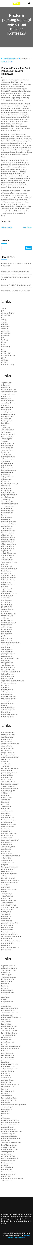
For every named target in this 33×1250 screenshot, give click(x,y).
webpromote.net (6, 858)
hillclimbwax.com (7, 1163)
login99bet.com (6, 387)
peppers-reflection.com (8, 1174)
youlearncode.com (7, 450)
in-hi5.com (4, 988)
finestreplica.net (6, 566)
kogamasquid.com (7, 938)
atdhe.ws (4, 876)
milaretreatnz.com (7, 811)
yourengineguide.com (8, 654)
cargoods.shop (6, 1006)
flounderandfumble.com (9, 569)
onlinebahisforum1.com (9, 392)
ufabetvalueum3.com (8, 539)
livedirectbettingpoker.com (9, 1098)
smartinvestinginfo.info (8, 575)
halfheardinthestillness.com (10, 880)
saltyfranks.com (6, 797)
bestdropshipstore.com (8, 470)
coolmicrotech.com (7, 665)
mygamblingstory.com (8, 966)
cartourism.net (6, 918)
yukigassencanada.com (9, 495)
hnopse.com (5, 1165)
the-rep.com (5, 795)
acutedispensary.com (8, 1134)
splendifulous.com (7, 528)
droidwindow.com (7, 620)
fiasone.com (5, 1089)
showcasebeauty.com (8, 782)
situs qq (3, 320)
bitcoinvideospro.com (8, 1010)
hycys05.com (5, 1062)
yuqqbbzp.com (6, 499)
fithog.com (4, 865)
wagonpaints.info (6, 589)
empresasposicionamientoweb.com (12, 681)
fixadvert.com (5, 759)
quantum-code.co (7, 595)
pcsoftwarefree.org (7, 436)
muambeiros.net (6, 849)
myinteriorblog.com (7, 627)
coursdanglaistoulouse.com (10, 744)
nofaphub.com (6, 409)
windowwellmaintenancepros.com (12, 1178)
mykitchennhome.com (8, 900)
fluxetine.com (5, 887)
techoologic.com (6, 640)
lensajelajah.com (6, 421)
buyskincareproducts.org (9, 934)
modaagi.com (5, 813)
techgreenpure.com (7, 468)
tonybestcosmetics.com (8, 683)
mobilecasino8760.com (8, 889)
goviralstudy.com (6, 916)
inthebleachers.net (7, 929)
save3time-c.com (6, 764)
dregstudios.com (6, 822)
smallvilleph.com (6, 815)
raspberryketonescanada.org (10, 642)
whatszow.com (6, 461)
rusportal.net (5, 997)
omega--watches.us (7, 752)
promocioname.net (7, 835)
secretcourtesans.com (8, 389)
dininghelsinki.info (7, 560)
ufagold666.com (6, 625)
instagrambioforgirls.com (9, 1069)
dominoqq (4, 360)
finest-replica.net (6, 602)
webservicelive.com (7, 716)
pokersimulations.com (8, 521)
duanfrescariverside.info (9, 562)
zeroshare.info (6, 806)
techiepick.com (6, 631)
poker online (5, 331)
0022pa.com (5, 804)
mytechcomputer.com (8, 710)
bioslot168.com (6, 712)
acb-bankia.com (6, 1109)
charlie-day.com (6, 1096)
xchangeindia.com (7, 663)
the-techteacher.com (7, 669)
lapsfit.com (4, 515)
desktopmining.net (7, 927)
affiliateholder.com (7, 1181)
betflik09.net (5, 423)
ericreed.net (5, 885)
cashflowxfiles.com (7, 1071)
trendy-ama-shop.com (8, 613)
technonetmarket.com (8, 580)
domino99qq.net (6, 975)
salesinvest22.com (7, 609)
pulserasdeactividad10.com (10, 923)
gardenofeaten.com (7, 1060)
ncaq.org (4, 425)
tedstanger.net (6, 582)
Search (5, 240)
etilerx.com (4, 564)
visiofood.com (5, 618)
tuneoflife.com (5, 1176)
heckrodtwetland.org (8, 878)
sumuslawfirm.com (7, 1127)
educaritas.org (6, 418)
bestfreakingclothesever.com (10, 1122)
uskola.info (4, 586)
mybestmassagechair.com (9, 882)
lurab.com (4, 705)
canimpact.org (6, 914)
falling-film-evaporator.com (10, 1125)
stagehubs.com (6, 383)
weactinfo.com (6, 1078)
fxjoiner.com (5, 687)
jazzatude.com (6, 802)
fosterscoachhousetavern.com (11, 1046)
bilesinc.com (5, 808)
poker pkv (4, 324)
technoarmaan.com (7, 678)
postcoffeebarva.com (8, 1028)
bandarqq (4, 340)
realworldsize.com (7, 1037)
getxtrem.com (5, 1075)
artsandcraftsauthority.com (9, 714)
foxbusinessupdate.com (9, 1100)
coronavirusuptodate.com (9, 504)
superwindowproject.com (9, 907)
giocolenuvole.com (7, 443)
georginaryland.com (7, 869)
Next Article (27, 227)
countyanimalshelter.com (9, 1149)
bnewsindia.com (6, 629)
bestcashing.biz (6, 842)
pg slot (3, 358)
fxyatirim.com (5, 452)
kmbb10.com (5, 1073)
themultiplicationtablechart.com (11, 941)
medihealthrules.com (8, 645)
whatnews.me (5, 598)
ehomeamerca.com (7, 463)
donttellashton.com (7, 979)
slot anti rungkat (15, 1219)
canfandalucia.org (7, 651)
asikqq (3, 308)
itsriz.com (4, 1004)
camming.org (5, 396)
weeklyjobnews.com (8, 1147)
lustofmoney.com (6, 1169)
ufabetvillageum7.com (8, 544)
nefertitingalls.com (7, 412)
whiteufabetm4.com (7, 555)
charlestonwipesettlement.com (11, 1143)
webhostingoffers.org (8, 459)
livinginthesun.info (7, 1001)
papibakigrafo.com (7, 909)
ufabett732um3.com (7, 584)
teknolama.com (6, 1040)
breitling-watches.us (7, 755)
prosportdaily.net (6, 607)
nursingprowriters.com (8, 1129)
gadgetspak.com (6, 508)
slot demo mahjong (7, 364)
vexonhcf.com (5, 766)
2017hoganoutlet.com (8, 970)
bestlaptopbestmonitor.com (10, 867)
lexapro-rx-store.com (8, 932)
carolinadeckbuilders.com (9, 788)
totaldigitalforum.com (8, 676)
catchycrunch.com (7, 407)
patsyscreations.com (8, 414)
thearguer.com (6, 1082)
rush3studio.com (6, 981)
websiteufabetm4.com (8, 553)
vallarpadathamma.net (8, 1035)
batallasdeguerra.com (8, 820)
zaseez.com (5, 405)
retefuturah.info (6, 573)
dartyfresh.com (6, 432)
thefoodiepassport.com (8, 905)
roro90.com (5, 984)
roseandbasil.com (7, 871)
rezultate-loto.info (7, 526)
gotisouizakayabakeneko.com (11, 1017)
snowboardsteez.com (8, 1066)
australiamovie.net (7, 737)
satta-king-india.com (7, 492)
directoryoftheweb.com (8, 977)
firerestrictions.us (6, 844)
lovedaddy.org (6, 1102)
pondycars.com (6, 636)
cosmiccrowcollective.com (9, 1013)
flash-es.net (5, 1111)
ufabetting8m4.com (7, 535)
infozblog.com (5, 851)
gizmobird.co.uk (6, 739)
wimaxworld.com (6, 838)
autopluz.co (5, 761)
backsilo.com (5, 1116)
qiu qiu (3, 342)
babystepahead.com (8, 1156)
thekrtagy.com (5, 660)
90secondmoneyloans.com (10, 483)
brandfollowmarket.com (8, 1145)
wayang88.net (6, 551)
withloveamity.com (7, 448)
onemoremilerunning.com (9, 1064)
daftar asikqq (5, 346)
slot (9, 221)
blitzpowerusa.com (7, 1057)
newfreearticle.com (7, 1055)
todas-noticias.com (7, 992)
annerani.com (5, 800)
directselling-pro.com (8, 701)
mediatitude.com (6, 770)
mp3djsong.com (6, 741)
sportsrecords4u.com (8, 530)
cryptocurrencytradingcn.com (10, 1138)
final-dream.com (6, 600)
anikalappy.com (6, 557)
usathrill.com (5, 647)
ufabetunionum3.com (8, 537)
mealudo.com (5, 1093)
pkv (2, 311)
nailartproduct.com (7, 477)
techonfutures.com (7, 638)
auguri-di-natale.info (7, 748)
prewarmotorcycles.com (9, 773)
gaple (3, 317)
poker (3, 344)
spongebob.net (6, 1022)
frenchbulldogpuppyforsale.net (11, 936)
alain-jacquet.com (7, 1015)
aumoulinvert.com (7, 903)
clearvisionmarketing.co (9, 593)
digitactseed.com (6, 479)
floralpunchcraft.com (7, 1087)
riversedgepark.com (7, 403)
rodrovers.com (6, 488)
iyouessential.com (7, 445)
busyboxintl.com (6, 1024)
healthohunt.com (6, 571)
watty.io (3, 999)
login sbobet (5, 326)
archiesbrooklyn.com (8, 847)
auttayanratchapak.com (8, 1026)
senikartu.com (5, 995)
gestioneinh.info (6, 604)
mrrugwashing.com (7, 1107)
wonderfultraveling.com (8, 833)
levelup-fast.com (6, 517)
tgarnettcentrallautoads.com (10, 757)
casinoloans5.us (6, 894)
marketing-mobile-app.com (10, 1084)
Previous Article (7, 227)
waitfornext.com (6, 591)
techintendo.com (6, 465)
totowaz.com (5, 1140)
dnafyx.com (5, 441)
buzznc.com (5, 685)
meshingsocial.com (7, 1080)
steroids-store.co (6, 860)
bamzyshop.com (6, 633)
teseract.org (5, 611)
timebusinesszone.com (8, 1172)
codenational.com (7, 694)
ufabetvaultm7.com (7, 542)
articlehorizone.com (7, 497)
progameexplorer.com (8, 696)
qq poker (21, 1221)
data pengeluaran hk (8, 355)
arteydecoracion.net (7, 862)
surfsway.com (5, 474)
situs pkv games (11, 1214)
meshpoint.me (6, 1019)
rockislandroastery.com (8, 698)
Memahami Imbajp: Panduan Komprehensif (15, 291)
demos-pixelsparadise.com (10, 768)
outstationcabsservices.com (10, 658)
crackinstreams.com (7, 506)
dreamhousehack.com (8, 667)
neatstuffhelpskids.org (8, 824)
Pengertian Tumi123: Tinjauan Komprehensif (15, 285)
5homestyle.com (6, 950)
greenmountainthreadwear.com (11, 1131)
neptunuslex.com (6, 746)
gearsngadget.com (7, 510)
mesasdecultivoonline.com (10, 1048)
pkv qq (3, 351)
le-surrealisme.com (7, 779)
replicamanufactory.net (8, 524)
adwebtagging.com (7, 1152)
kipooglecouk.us (6, 898)
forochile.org (5, 829)
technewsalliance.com (8, 577)
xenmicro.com (5, 427)
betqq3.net (4, 891)
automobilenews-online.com (10, 672)
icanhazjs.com (6, 912)
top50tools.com (6, 793)
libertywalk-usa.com (7, 735)
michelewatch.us (6, 750)
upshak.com (5, 1113)
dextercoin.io (5, 945)
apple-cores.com (6, 921)
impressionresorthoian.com (10, 1120)
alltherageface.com (7, 692)
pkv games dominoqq (8, 313)
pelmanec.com (6, 972)
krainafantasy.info (7, 990)
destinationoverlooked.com (10, 1158)
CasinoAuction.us (7, 896)
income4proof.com (7, 416)
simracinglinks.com (7, 775)
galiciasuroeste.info (7, 817)
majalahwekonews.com (9, 968)
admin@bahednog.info (9, 58)
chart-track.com (6, 831)
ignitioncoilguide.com (8, 707)
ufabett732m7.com (7, 616)
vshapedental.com (7, 649)
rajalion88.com (6, 398)
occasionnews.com (7, 1167)
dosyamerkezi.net (7, 777)
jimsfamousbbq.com (7, 732)
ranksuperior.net (6, 1154)
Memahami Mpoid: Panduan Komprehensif (15, 271)
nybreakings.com (6, 656)
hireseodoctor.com (7, 512)
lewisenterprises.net (7, 434)
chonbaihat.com (6, 853)
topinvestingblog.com (8, 791)
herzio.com (5, 986)
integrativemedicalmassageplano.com (13, 1104)
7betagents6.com (7, 501)
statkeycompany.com (8, 786)
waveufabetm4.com (7, 548)
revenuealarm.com (7, 703)
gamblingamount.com (8, 1161)
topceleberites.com (7, 533)
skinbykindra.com (7, 689)
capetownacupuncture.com (10, 1008)
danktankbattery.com (8, 1091)
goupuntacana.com (7, 400)
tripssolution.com (6, 490)
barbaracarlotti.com (7, 925)
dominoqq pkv (6, 315)
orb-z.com (4, 1044)
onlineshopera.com (7, 430)
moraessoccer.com (7, 826)
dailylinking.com (6, 439)
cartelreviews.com (7, 472)
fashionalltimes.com (7, 674)
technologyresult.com (8, 456)
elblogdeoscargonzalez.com (10, 856)
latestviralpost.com (7, 1053)
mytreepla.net (5, 519)
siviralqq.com (5, 1118)
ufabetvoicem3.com (7, 546)
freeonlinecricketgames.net (10, 840)
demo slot (4, 329)
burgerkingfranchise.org (9, 1033)
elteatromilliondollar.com (9, 1031)
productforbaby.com (7, 1042)
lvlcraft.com (5, 481)
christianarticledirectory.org (10, 947)
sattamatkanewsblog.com (9, 1136)
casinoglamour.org (7, 943)
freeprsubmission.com (8, 622)
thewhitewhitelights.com (9, 873)
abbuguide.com (6, 454)
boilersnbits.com (6, 1051)
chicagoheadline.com (8, 394)
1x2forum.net (5, 385)
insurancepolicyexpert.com (10, 784)
